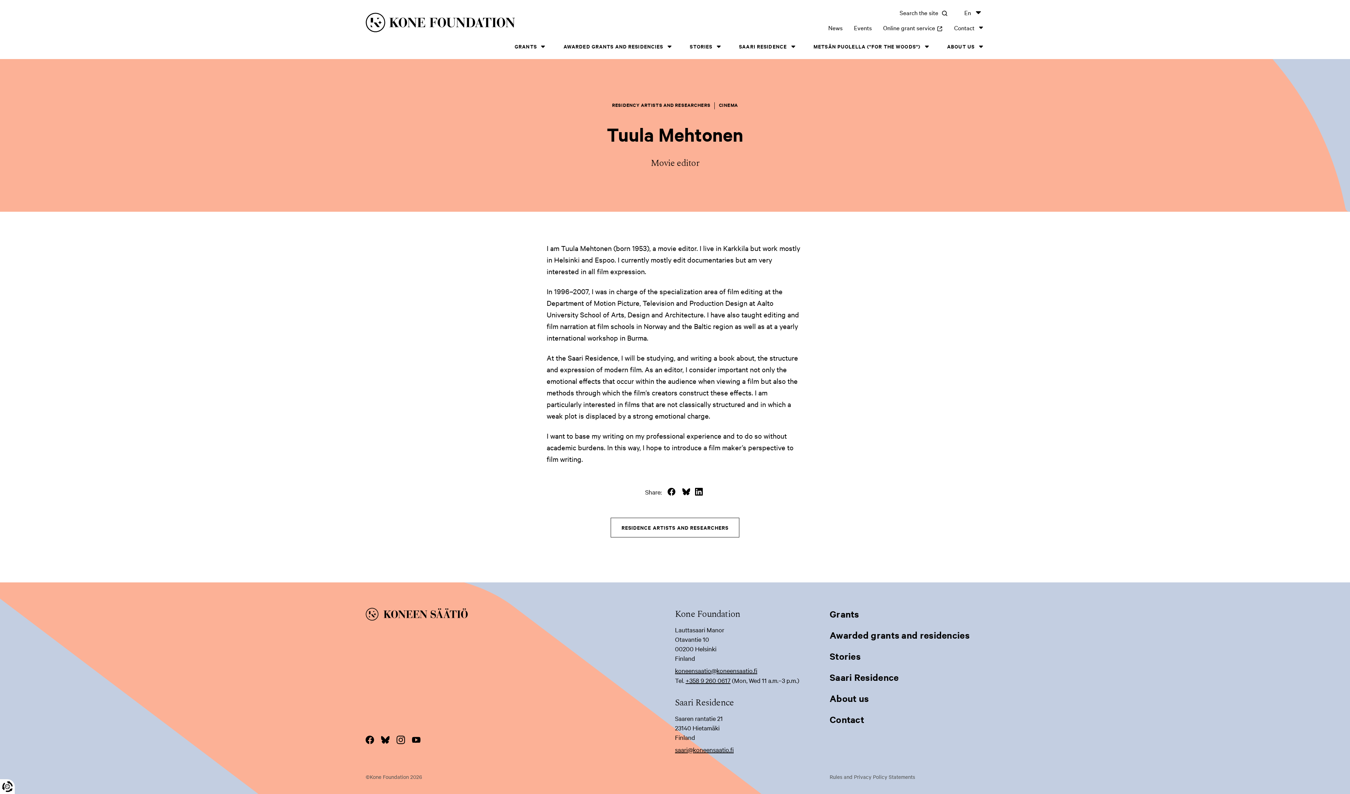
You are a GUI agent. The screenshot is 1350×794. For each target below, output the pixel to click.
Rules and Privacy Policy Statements (872, 776)
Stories (701, 46)
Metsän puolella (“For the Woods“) (867, 46)
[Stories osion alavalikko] (718, 46)
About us (961, 46)
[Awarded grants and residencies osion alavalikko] (669, 46)
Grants (526, 46)
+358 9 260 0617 (708, 680)
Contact (964, 28)
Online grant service (913, 27)
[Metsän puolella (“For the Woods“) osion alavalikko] (926, 46)
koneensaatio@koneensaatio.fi (716, 670)
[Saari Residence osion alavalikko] (793, 46)
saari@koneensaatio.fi (704, 749)
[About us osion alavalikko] (980, 46)
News (835, 28)
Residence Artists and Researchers (675, 527)
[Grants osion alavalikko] (543, 46)
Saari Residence (763, 46)
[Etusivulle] (505, 24)
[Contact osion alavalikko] (980, 27)
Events (863, 28)
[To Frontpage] (520, 615)
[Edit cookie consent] (7, 786)
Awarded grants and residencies (613, 46)
